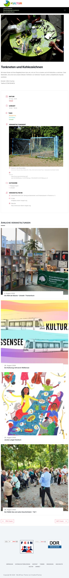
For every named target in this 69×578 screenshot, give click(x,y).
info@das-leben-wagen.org (19, 200)
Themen (42, 564)
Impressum (9, 564)
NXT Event (60, 521)
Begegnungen (14, 185)
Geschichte (59, 564)
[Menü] (65, 10)
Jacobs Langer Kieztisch (12, 440)
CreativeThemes (36, 575)
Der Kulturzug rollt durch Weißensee (16, 368)
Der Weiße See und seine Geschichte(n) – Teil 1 (20, 512)
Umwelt (12, 188)
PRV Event (9, 521)
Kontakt (35, 564)
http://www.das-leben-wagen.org (21, 205)
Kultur (31, 566)
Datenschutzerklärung (22, 564)
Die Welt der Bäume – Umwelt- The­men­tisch (19, 295)
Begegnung (50, 564)
